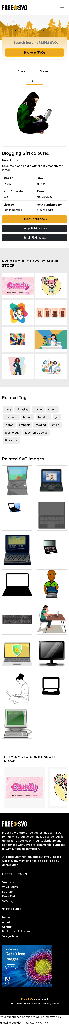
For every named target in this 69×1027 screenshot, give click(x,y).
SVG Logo (8, 901)
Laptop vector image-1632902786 (52, 695)
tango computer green (17, 732)
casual (38, 409)
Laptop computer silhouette (17, 593)
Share (22, 71)
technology (12, 432)
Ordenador (13, 526)
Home (6, 917)
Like (34, 81)
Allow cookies (37, 1023)
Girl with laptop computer (17, 697)
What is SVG (10, 887)
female (27, 417)
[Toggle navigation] (62, 7)
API (12, 1003)
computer (11, 417)
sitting (55, 425)
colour (52, 409)
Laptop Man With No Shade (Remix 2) (51, 591)
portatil (45, 560)
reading (41, 425)
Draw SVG (8, 896)
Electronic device (36, 432)
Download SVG (34, 219)
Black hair (11, 440)
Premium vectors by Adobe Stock (30, 263)
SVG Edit (7, 891)
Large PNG (34, 228)
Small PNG (34, 237)
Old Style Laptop (17, 560)
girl (57, 417)
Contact (7, 926)
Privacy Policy (51, 1003)
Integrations (10, 936)
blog (8, 409)
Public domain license (16, 931)
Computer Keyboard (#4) (17, 628)
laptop (9, 425)
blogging (22, 409)
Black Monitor (49, 664)
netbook (24, 425)
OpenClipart (45, 210)
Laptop (45, 491)
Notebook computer (17, 489)
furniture (43, 417)
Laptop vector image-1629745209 (17, 660)
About (6, 922)
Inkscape (8, 882)
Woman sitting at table (52, 628)
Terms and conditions (29, 1003)
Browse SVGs (34, 52)
